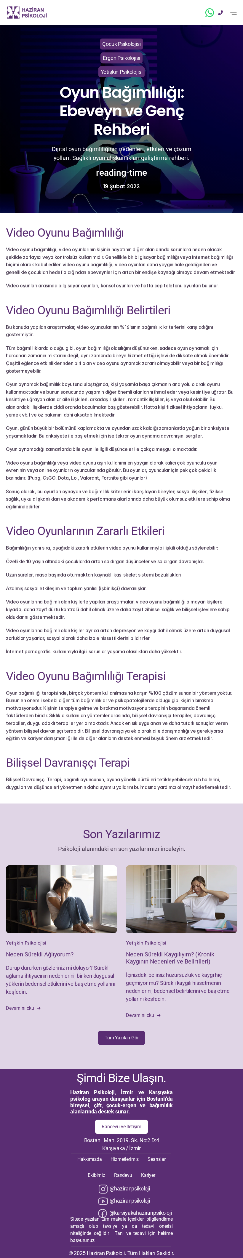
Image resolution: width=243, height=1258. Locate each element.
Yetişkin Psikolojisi (26, 943)
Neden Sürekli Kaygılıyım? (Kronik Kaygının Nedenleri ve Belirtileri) (171, 958)
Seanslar (157, 1159)
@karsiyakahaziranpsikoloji (140, 1213)
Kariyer (148, 1175)
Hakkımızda (89, 1159)
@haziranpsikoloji (130, 1188)
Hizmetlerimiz (125, 1159)
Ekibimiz (96, 1175)
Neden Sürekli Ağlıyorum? (39, 954)
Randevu (123, 1175)
